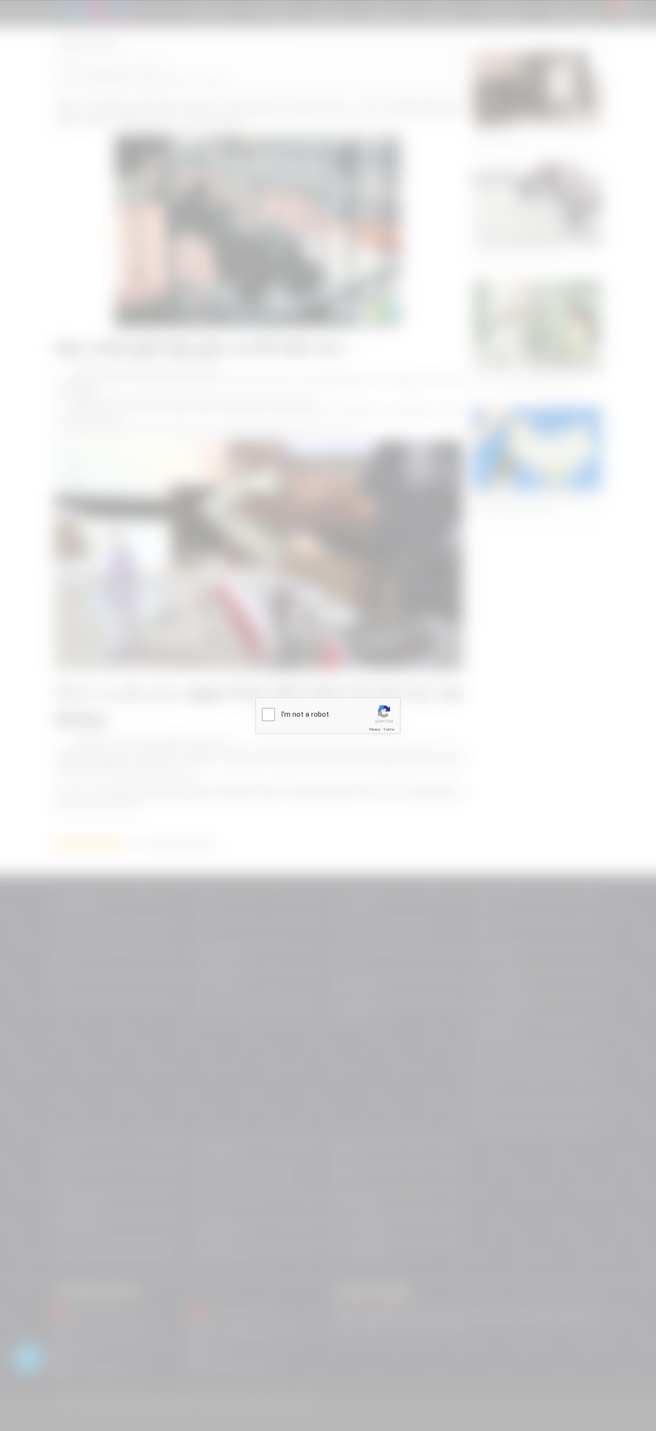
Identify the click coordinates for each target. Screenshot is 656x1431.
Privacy (374, 729)
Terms (389, 729)
